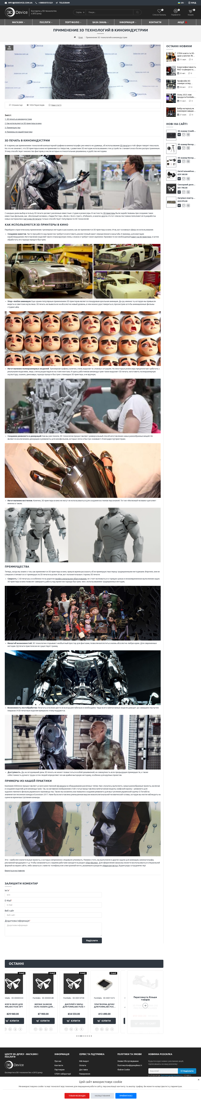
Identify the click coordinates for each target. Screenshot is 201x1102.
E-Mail (8, 900)
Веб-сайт (9, 911)
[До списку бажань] (183, 134)
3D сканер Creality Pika (187, 131)
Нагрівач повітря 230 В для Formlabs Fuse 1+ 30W (187, 198)
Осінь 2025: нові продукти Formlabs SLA (185, 96)
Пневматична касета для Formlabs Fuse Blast (24, 1005)
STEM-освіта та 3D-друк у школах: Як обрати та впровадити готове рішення (186, 54)
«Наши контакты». (110, 865)
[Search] (137, 12)
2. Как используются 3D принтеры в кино (23, 123)
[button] (145, 1002)
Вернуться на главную (15, 871)
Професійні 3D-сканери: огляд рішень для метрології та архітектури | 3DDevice (184, 82)
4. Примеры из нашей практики (18, 132)
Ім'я (7, 890)
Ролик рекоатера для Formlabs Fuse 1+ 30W (85, 1005)
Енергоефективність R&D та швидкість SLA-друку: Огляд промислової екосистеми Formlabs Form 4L (186, 68)
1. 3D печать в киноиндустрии (18, 119)
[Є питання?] (31, 1029)
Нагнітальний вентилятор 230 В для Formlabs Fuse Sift (187, 171)
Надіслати (92, 940)
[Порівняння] (188, 134)
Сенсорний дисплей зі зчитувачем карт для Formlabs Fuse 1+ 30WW (187, 185)
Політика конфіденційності (172, 1075)
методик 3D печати (32, 219)
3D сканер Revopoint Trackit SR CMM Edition (187, 158)
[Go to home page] (75, 37)
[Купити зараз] (26, 1029)
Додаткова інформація (17, 921)
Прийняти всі (126, 1096)
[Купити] (179, 134)
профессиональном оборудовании (71, 579)
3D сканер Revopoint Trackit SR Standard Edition (187, 144)
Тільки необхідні (77, 1096)
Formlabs (17, 998)
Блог (81, 37)
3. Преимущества (12, 128)
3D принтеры (109, 213)
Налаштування (102, 1096)
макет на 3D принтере (141, 237)
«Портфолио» (92, 863)
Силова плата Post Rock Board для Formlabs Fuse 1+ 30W (54, 1005)
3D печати (124, 145)
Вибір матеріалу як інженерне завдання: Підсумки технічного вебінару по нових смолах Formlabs (186, 109)
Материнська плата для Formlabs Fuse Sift (115, 1005)
